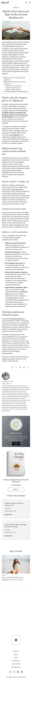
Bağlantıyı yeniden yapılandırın (13, 89)
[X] (14, 672)
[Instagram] (10, 672)
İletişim (16, 657)
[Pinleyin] (24, 367)
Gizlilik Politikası (16, 660)
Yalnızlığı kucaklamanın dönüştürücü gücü (16, 91)
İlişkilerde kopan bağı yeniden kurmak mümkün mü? (14, 83)
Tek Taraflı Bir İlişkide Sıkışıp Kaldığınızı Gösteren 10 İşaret (12, 578)
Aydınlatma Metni (16, 667)
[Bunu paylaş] (12, 367)
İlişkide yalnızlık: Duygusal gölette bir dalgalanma (14, 79)
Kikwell (4, 575)
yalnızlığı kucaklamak (17, 319)
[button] (26, 2)
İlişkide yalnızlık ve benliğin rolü (14, 85)
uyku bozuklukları (14, 135)
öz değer (17, 131)
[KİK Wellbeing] (5, 2)
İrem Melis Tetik (7, 381)
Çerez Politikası (16, 664)
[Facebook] (18, 672)
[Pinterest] (21, 672)
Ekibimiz (16, 654)
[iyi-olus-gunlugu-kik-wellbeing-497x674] (15, 464)
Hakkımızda (16, 651)
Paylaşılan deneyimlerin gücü (13, 87)
